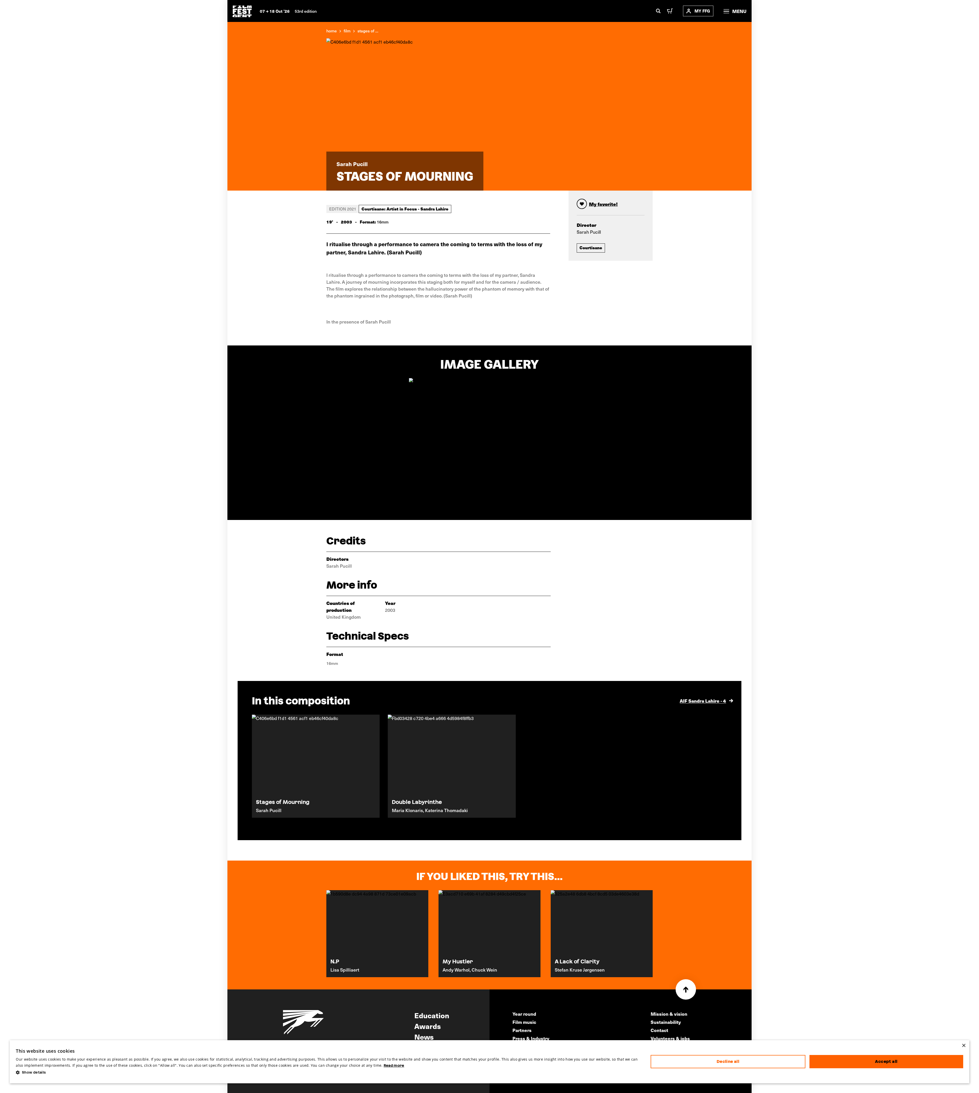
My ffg (702, 11)
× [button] (963, 1046)
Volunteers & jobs (670, 1038)
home (331, 30)
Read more (394, 1065)
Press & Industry (530, 1038)
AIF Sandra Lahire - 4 (703, 700)
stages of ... (367, 30)
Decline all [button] (728, 1061)
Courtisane (590, 247)
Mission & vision (669, 1014)
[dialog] (489, 1061)
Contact (659, 1030)
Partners (522, 1030)
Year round (524, 1014)
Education (431, 1015)
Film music (524, 1022)
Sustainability (666, 1022)
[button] (329, 1072)
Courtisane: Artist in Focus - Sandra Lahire (405, 209)
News (424, 1037)
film (347, 30)
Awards (427, 1026)
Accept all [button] (886, 1061)
